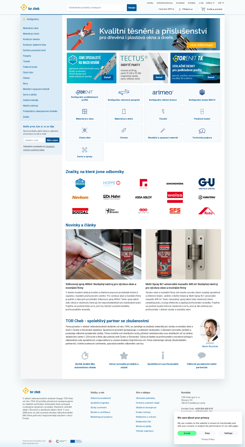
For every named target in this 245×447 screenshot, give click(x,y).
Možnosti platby (143, 426)
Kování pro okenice (31, 39)
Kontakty (191, 3)
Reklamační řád (143, 421)
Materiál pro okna (30, 28)
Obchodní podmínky (145, 398)
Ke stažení (180, 3)
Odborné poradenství (101, 398)
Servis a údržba (30, 94)
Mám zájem (52, 140)
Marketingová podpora (101, 417)
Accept (187, 433)
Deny (207, 433)
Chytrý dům (28, 72)
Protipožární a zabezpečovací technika (40, 111)
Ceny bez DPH (165, 9)
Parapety (27, 56)
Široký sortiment (99, 407)
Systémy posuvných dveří (34, 50)
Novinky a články (81, 225)
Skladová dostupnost (146, 407)
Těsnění (26, 61)
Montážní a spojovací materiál (36, 89)
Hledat (131, 7)
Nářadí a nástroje (30, 105)
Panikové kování (30, 67)
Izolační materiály (30, 100)
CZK (220, 3)
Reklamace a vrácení (146, 417)
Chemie (26, 78)
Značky (26, 117)
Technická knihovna (165, 3)
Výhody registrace (145, 431)
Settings (228, 433)
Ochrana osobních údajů (148, 403)
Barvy (25, 83)
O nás (201, 3)
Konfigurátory (33, 19)
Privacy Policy (208, 439)
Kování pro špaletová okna (34, 44)
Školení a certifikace (100, 412)
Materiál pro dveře (31, 33)
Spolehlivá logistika (100, 403)
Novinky (150, 3)
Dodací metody (143, 412)
